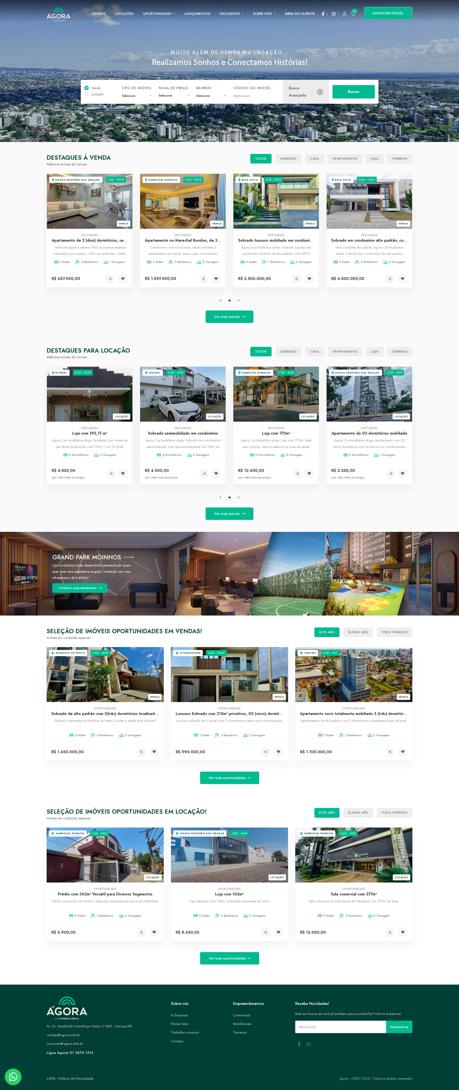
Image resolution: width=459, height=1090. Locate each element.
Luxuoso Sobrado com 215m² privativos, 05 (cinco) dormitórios (232, 714)
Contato (177, 1041)
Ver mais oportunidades (227, 777)
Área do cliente (300, 13)
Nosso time (179, 1023)
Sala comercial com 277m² (354, 894)
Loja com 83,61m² (369, 433)
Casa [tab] (314, 158)
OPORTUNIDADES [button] (157, 13)
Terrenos (240, 1032)
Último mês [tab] (358, 632)
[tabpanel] (369, 234)
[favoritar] (123, 278)
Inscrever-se (399, 1027)
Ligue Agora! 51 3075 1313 (70, 1052)
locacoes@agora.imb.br (65, 1043)
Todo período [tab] (395, 632)
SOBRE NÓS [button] (263, 13)
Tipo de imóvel (136, 88)
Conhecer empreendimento (78, 585)
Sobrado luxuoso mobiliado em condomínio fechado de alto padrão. (206, 240)
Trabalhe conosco (185, 1032)
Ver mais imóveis (227, 316)
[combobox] (136, 96)
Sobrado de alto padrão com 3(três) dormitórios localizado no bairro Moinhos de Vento (130, 714)
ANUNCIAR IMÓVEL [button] (388, 13)
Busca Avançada (297, 91)
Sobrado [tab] (288, 158)
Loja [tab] (374, 158)
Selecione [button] (165, 95)
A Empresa (179, 1015)
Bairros (203, 88)
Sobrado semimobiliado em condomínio (90, 433)
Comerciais (241, 1015)
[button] (325, 14)
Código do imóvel (252, 88)
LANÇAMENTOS (197, 13)
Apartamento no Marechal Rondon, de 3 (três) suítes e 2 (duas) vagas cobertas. (123, 240)
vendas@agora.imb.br (63, 1035)
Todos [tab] (261, 158)
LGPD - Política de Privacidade (70, 1078)
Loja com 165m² (229, 894)
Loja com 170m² (183, 433)
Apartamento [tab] (345, 158)
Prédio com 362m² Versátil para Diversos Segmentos (105, 894)
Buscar (353, 91)
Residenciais (242, 1023)
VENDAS (98, 13)
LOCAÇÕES (124, 13)
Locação (98, 94)
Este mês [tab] (327, 632)
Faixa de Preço (173, 88)
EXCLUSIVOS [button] (230, 13)
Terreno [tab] (400, 158)
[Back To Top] (445, 1076)
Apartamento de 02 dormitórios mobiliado (276, 433)
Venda (96, 88)
